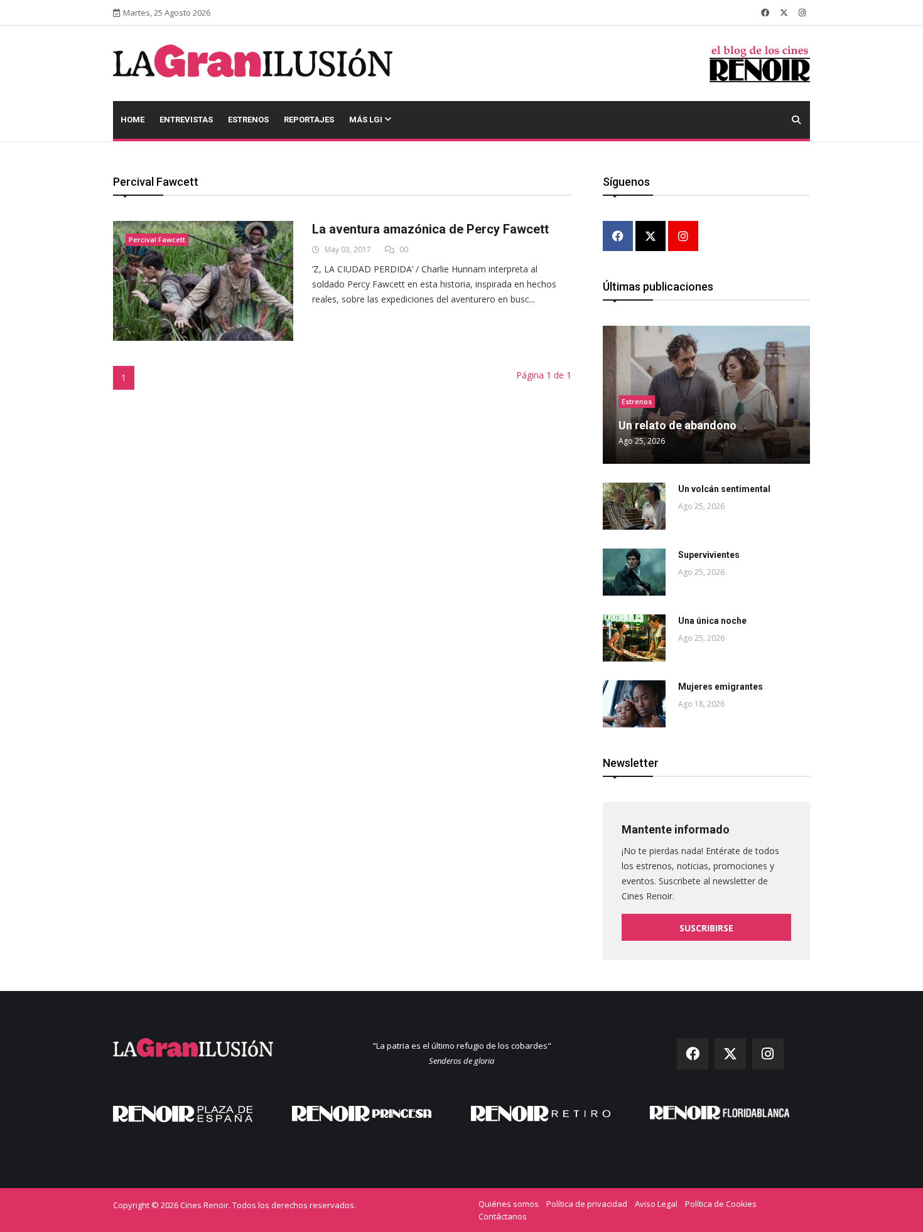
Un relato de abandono (677, 425)
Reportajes (309, 119)
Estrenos (248, 119)
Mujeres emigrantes (720, 687)
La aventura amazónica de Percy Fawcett (430, 229)
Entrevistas (186, 119)
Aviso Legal (656, 1203)
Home (132, 119)
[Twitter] (650, 237)
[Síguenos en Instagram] (802, 12)
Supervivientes (709, 555)
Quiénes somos (508, 1203)
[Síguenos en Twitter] (784, 12)
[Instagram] (683, 237)
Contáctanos (502, 1216)
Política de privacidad (586, 1203)
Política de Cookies (721, 1203)
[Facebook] (618, 237)
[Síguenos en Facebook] (765, 12)
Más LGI (366, 119)
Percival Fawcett (157, 239)
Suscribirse (706, 928)
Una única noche (712, 621)
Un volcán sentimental (724, 489)
